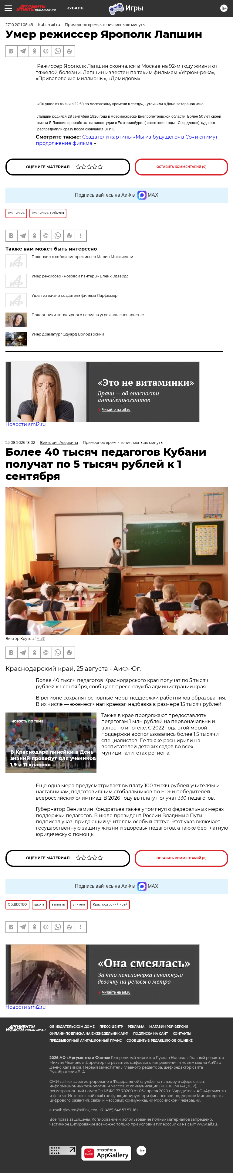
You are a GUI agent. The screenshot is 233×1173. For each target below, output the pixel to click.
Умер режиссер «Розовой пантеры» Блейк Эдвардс (80, 276)
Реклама (136, 1027)
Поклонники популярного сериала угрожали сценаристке (88, 315)
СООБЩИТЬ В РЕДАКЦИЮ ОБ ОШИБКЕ (160, 1041)
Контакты (182, 1034)
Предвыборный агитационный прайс (85, 1041)
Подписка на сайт (150, 1034)
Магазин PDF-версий (168, 1027)
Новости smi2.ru (25, 424)
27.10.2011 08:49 (19, 24)
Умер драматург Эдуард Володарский (68, 334)
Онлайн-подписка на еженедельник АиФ (88, 1034)
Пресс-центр (111, 1027)
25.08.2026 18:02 (20, 442)
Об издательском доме (72, 1027)
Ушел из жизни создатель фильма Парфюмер (74, 295)
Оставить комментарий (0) (182, 167)
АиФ (41, 638)
